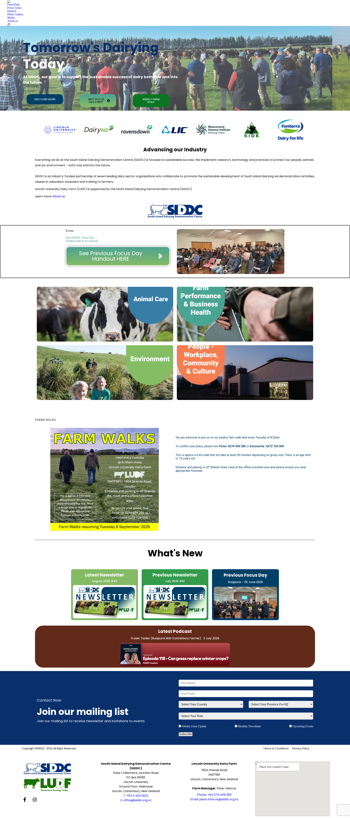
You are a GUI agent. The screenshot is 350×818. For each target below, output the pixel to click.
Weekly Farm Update (193, 726)
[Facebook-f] (24, 799)
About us (58, 196)
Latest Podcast (175, 631)
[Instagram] (34, 799)
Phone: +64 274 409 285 (214, 795)
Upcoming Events (302, 726)
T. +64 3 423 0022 (135, 796)
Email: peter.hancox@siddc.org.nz (214, 799)
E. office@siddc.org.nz (135, 800)
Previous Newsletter (175, 575)
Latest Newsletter (104, 575)
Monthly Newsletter (249, 726)
